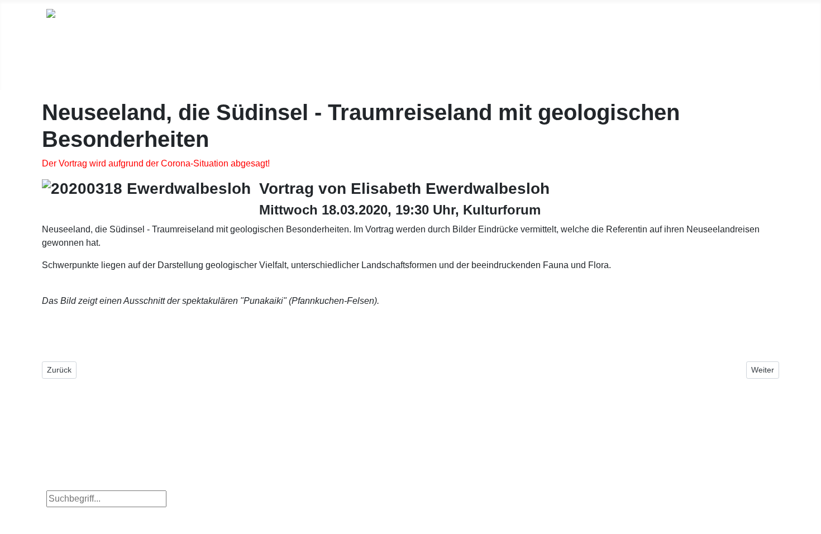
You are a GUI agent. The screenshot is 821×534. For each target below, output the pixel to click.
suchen (192, 498)
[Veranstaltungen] (291, 80)
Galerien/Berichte (426, 65)
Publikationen (159, 65)
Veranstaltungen (320, 63)
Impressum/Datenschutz (710, 65)
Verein (498, 65)
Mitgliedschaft (606, 65)
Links (544, 65)
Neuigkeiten (82, 65)
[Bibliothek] (216, 80)
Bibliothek (230, 63)
